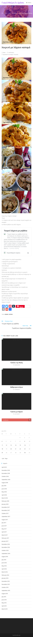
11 (2, 445)
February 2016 (5, 575)
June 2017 (4, 526)
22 (20, 449)
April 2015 (4, 606)
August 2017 (5, 519)
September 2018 (6, 479)
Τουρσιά (16, 54)
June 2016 (4, 562)
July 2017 (4, 522)
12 (6, 445)
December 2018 (6, 470)
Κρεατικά (5, 54)
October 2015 (5, 587)
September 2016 (6, 553)
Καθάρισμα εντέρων (16, 387)
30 (24, 452)
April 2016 (4, 569)
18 (2, 449)
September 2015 (6, 590)
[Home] (2, 13)
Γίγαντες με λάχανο (16, 412)
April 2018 (4, 495)
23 (24, 449)
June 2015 (4, 599)
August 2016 (5, 556)
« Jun (3, 458)
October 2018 (5, 476)
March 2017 (5, 535)
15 (20, 445)
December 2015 (6, 581)
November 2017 (6, 510)
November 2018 (6, 473)
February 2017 (5, 538)
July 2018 (4, 485)
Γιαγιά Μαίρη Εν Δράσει (13, 2)
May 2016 (4, 566)
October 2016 (5, 550)
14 (15, 445)
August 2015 (5, 593)
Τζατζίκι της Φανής (16, 363)
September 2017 (6, 516)
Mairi (4, 52)
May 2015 (4, 603)
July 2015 (4, 596)
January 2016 (5, 578)
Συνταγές (10, 54)
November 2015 (6, 584)
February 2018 (5, 501)
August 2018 (5, 482)
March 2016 (5, 572)
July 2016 (4, 559)
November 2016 (6, 547)
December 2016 (6, 544)
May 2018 (4, 492)
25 (2, 452)
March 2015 (5, 609)
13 (11, 445)
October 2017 (5, 513)
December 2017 (6, 507)
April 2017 (4, 532)
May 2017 (4, 529)
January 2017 (5, 541)
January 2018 (5, 504)
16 (24, 445)
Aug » (6, 458)
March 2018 (5, 498)
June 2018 (4, 489)
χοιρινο (11, 314)
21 (15, 449)
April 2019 (4, 467)
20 (11, 449)
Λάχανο (6, 314)
